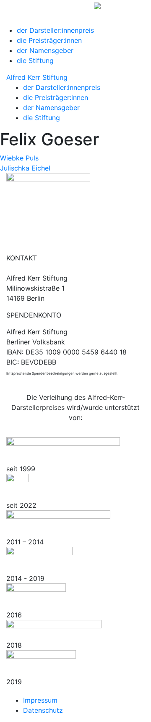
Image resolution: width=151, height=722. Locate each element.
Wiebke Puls (19, 158)
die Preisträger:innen (49, 40)
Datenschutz (43, 710)
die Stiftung (35, 60)
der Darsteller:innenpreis (55, 30)
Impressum (40, 700)
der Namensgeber (45, 50)
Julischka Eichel (25, 168)
